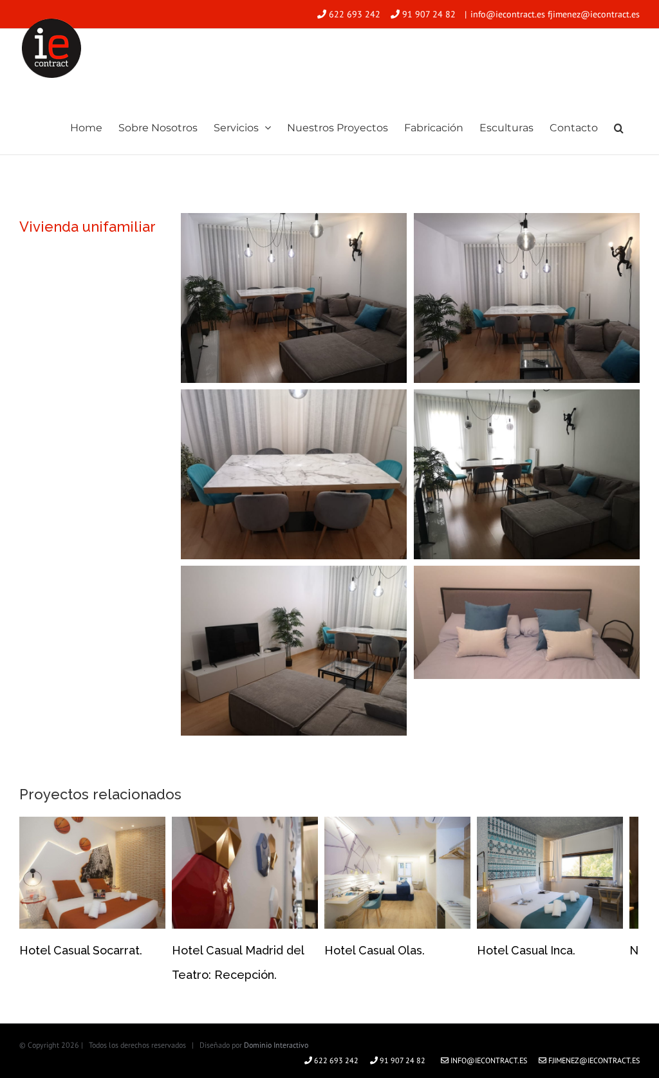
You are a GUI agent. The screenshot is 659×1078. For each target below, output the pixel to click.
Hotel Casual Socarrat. (80, 950)
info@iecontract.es (488, 1060)
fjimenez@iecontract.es (593, 1060)
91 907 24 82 (429, 14)
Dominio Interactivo (276, 1045)
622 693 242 (354, 14)
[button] (619, 127)
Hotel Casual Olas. (374, 950)
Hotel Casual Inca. (526, 950)
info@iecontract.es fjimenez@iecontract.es (555, 14)
